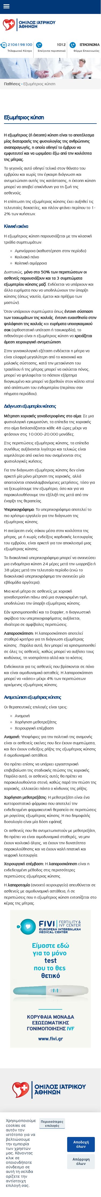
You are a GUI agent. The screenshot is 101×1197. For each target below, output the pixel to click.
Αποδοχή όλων (81, 1144)
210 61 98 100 (20, 44)
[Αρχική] (50, 24)
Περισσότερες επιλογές (52, 1123)
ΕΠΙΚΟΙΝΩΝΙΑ (89, 44)
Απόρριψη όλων (81, 1161)
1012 (61, 44)
